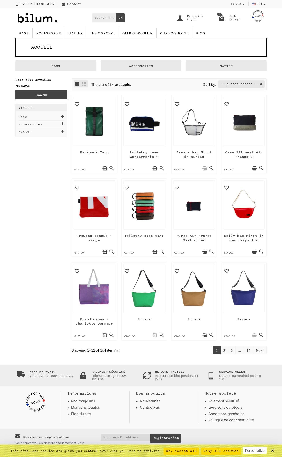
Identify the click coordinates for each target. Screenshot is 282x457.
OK (120, 17)
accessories (48, 33)
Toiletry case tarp (144, 236)
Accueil (26, 108)
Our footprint (174, 33)
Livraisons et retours (225, 407)
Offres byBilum (137, 33)
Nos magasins (83, 400)
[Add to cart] (105, 168)
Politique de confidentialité (231, 419)
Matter (75, 33)
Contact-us (150, 407)
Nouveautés (150, 400)
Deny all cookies (221, 451)
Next (260, 350)
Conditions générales (226, 413)
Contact (74, 3)
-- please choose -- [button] (239, 84)
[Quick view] (111, 168)
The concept (102, 33)
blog (200, 33)
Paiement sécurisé (223, 400)
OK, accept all (181, 451)
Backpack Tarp (94, 152)
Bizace (144, 319)
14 (248, 350)
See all (41, 94)
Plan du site (81, 413)
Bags (24, 33)
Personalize (255, 450)
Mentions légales (85, 407)
